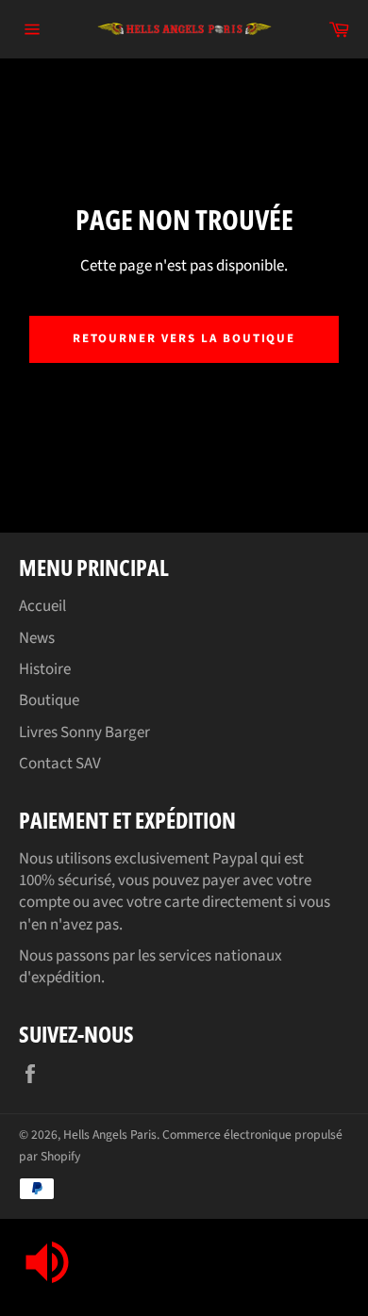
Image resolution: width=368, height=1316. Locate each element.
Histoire (45, 669)
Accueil (42, 606)
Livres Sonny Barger (84, 732)
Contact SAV (60, 763)
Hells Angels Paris (110, 1134)
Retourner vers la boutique (184, 338)
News (37, 638)
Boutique (49, 700)
